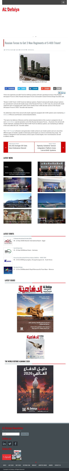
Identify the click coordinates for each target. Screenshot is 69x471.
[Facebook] (15, 444)
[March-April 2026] (35, 309)
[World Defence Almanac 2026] (35, 389)
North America (30, 49)
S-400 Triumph (10, 131)
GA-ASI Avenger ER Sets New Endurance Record (18, 147)
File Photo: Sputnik (9, 49)
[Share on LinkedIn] (33, 88)
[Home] (10, 9)
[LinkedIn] (4, 444)
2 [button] (36, 37)
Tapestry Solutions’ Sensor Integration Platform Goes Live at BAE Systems (46, 148)
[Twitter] (10, 444)
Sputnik (17, 49)
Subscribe (12, 455)
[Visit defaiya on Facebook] (10, 88)
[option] (19, 23)
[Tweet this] (22, 88)
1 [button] (33, 37)
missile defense (10, 122)
